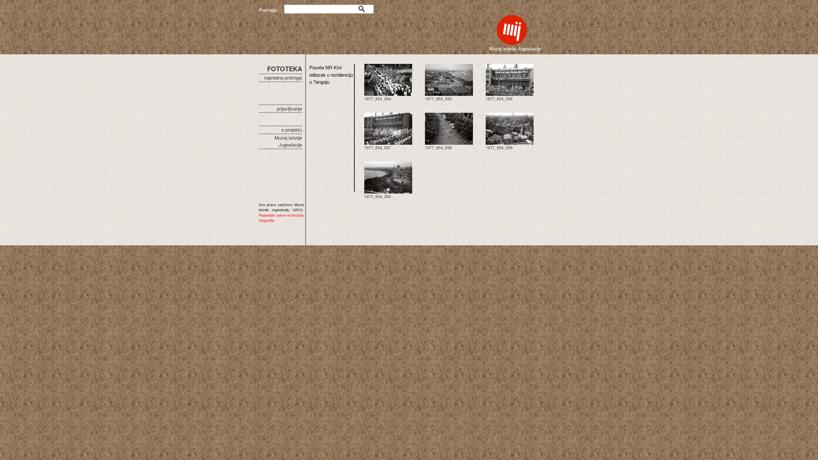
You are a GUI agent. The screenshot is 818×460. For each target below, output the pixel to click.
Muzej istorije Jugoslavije (288, 141)
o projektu (292, 129)
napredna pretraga (283, 77)
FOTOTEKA (284, 68)
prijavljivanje (289, 108)
